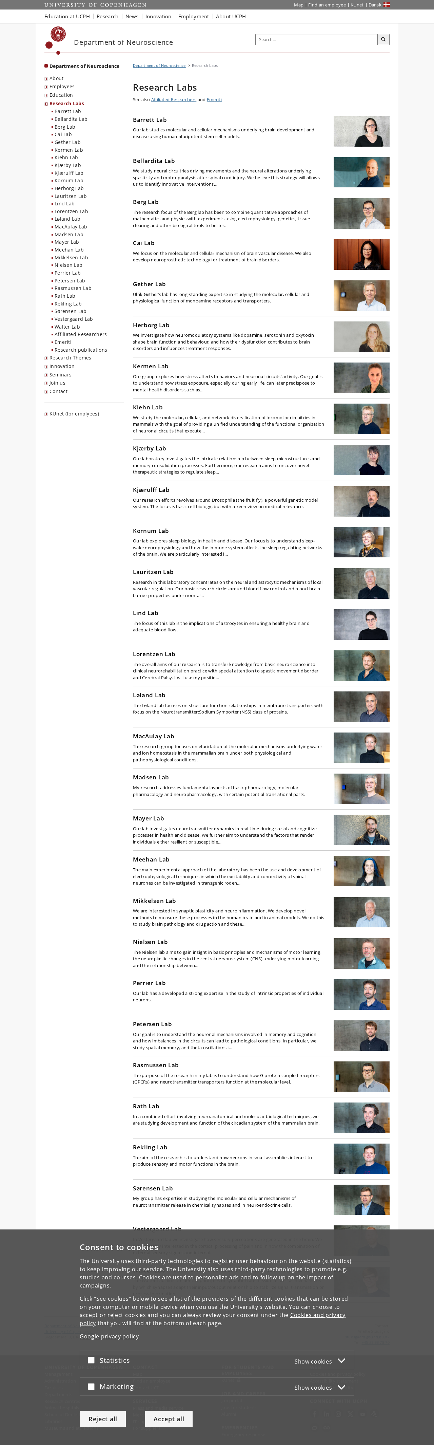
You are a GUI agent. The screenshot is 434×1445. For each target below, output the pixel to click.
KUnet (357, 5)
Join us (57, 382)
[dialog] (217, 1337)
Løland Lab (67, 219)
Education (61, 95)
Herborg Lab (69, 188)
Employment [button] (193, 16)
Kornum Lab (69, 180)
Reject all (102, 1419)
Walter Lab (67, 326)
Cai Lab (63, 134)
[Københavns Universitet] (55, 40)
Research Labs (67, 103)
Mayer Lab (67, 242)
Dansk (375, 5)
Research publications (81, 350)
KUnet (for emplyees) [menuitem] (74, 413)
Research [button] (107, 16)
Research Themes (71, 357)
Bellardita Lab (71, 119)
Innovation (62, 366)
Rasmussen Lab (73, 288)
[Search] (383, 39)
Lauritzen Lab (71, 196)
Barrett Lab (68, 111)
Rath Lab (65, 296)
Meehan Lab (69, 249)
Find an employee (327, 5)
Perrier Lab (68, 273)
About (57, 78)
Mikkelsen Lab (71, 257)
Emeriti (63, 342)
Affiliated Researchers (81, 334)
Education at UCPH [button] (67, 16)
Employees (62, 86)
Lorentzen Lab (71, 211)
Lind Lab (65, 203)
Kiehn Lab (66, 157)
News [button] (132, 16)
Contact (58, 391)
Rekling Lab (68, 303)
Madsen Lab (69, 234)
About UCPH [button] (231, 16)
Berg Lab (65, 127)
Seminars (61, 374)
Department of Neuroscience (85, 66)
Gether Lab (68, 142)
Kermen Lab (69, 150)
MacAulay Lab (71, 226)
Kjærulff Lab (69, 173)
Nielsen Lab (68, 265)
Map (298, 5)
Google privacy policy (109, 1336)
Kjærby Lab (68, 165)
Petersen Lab (70, 280)
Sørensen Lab (71, 311)
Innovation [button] (158, 16)
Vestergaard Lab (74, 319)
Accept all (169, 1419)
